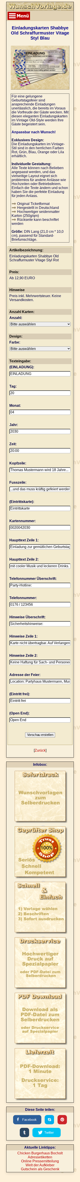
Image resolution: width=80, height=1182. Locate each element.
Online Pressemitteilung (40, 1161)
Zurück (40, 750)
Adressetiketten (40, 1157)
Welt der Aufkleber (40, 1165)
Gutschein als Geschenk (40, 1169)
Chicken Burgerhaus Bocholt (40, 1153)
